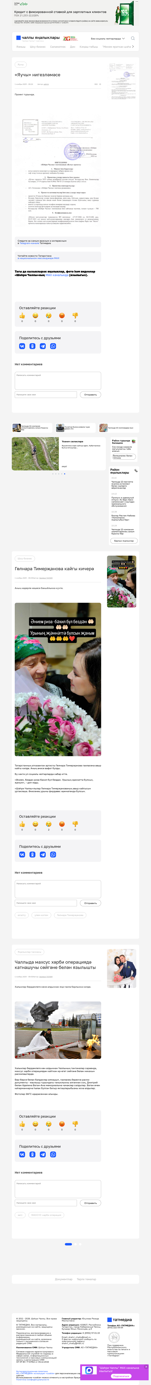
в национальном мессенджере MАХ (38, 258)
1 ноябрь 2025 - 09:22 (24, 84)
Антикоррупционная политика (32, 1371)
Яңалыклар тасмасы (29, 951)
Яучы (21, 64)
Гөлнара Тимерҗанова (70, 915)
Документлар (63, 1279)
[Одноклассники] (32, 346)
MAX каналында (57, 275)
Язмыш (21, 46)
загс (20, 1214)
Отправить (90, 394)
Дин (72, 46)
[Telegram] (43, 346)
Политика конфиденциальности (32, 1379)
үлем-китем (41, 915)
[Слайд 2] (55, 473)
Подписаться (121, 1376)
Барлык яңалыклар (124, 540)
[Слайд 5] (64, 473)
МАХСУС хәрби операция (46, 1214)
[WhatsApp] (53, 346)
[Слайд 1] (52, 473)
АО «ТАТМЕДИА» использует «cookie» (35, 1373)
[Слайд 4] (61, 473)
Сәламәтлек (58, 46)
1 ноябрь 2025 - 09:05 (24, 578)
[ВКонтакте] (22, 346)
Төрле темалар (86, 1279)
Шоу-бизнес (38, 46)
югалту (22, 915)
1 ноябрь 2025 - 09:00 (24, 977)
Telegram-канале (30, 243)
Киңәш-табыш (89, 46)
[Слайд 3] (58, 473)
